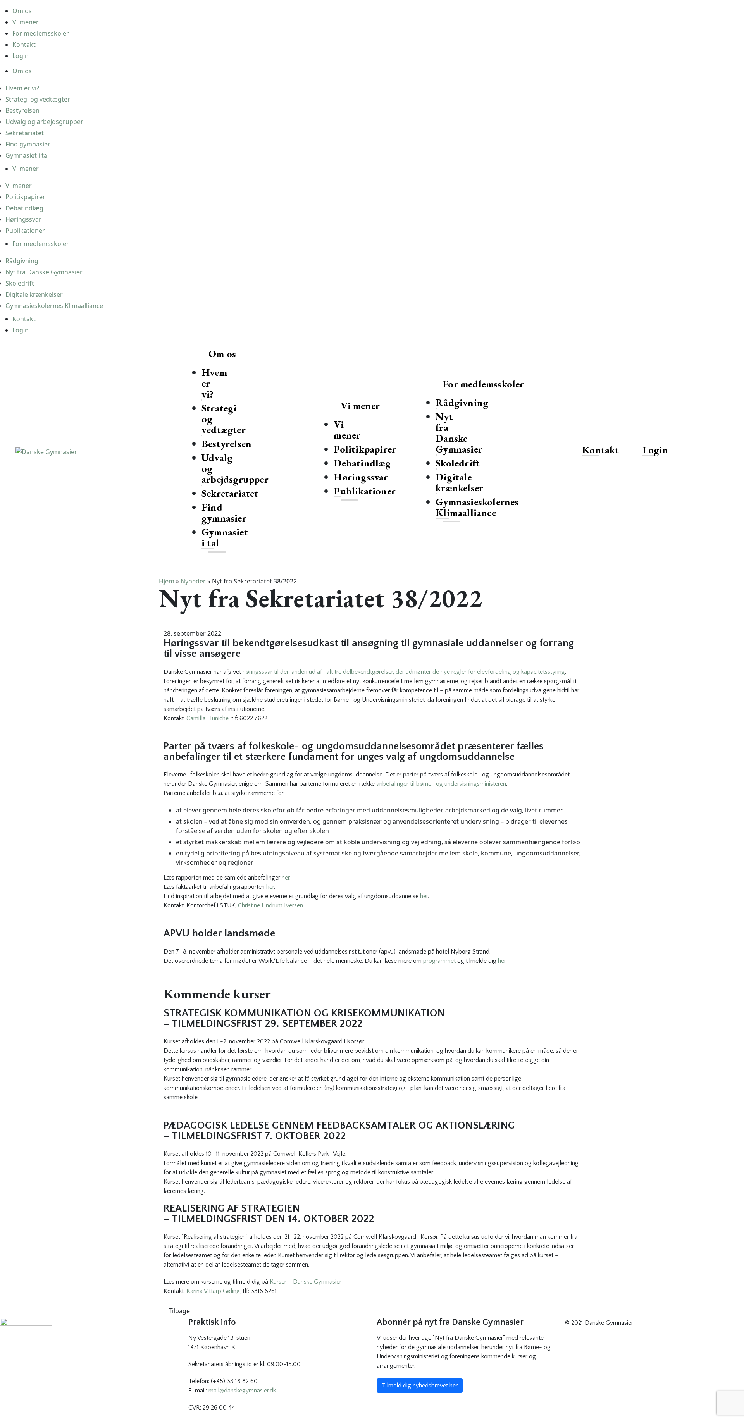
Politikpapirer (25, 197)
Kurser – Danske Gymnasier (305, 1281)
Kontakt (24, 44)
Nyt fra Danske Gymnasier (44, 272)
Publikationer (25, 230)
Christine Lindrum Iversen (270, 905)
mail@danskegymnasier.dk (242, 1390)
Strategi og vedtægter (37, 99)
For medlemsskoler (40, 33)
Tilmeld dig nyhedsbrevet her (420, 1385)
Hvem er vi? (22, 88)
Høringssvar (23, 219)
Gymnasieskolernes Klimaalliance (54, 305)
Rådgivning (21, 260)
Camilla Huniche (207, 718)
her (285, 877)
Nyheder (193, 581)
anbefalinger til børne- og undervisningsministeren (441, 783)
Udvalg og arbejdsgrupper (44, 121)
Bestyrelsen (22, 110)
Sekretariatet (24, 133)
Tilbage (179, 1310)
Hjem (166, 581)
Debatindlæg (24, 208)
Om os (22, 11)
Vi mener (25, 22)
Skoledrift (19, 283)
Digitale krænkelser (34, 294)
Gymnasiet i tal (27, 155)
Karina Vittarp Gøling (213, 1290)
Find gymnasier (27, 144)
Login (20, 56)
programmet (439, 960)
